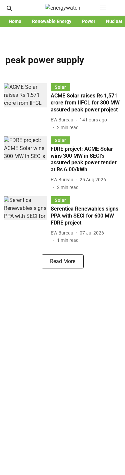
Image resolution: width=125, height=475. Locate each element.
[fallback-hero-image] (27, 107)
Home (15, 21)
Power (88, 21)
